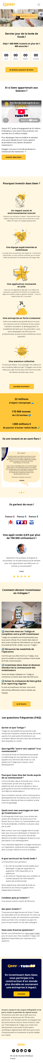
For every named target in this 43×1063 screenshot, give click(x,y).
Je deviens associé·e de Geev (21, 70)
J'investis (21, 994)
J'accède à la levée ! (21, 386)
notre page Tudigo (32, 933)
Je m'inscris (21, 704)
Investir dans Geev (13, 157)
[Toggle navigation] (38, 4)
